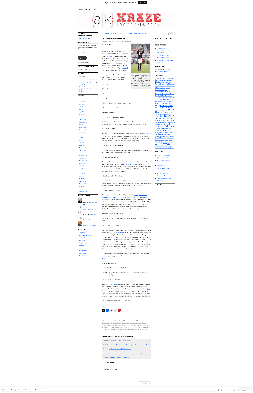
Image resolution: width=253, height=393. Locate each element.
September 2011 (83, 130)
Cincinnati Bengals (107, 323)
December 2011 (83, 122)
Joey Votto (162, 101)
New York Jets (168, 122)
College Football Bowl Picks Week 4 (113, 33)
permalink (104, 332)
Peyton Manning (164, 134)
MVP (167, 116)
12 (87, 84)
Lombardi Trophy (122, 325)
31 (82, 90)
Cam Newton (162, 86)
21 (93, 86)
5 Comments (127, 41)
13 (90, 84)
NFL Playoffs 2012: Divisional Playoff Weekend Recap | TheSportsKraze (128, 353)
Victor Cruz (136, 329)
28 (93, 88)
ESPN (172, 97)
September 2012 (83, 99)
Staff (95, 9)
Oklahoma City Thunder (162, 132)
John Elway (114, 325)
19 (87, 86)
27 (90, 88)
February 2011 (82, 147)
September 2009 (83, 191)
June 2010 (81, 168)
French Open (163, 99)
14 (93, 84)
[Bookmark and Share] (84, 69)
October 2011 (82, 127)
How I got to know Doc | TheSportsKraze (119, 357)
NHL (172, 126)
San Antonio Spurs (159, 140)
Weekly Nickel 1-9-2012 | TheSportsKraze (120, 340)
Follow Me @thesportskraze (85, 34)
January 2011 (82, 150)
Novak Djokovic (167, 128)
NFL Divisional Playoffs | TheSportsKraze (120, 349)
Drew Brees (128, 164)
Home (81, 9)
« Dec (79, 91)
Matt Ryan (130, 325)
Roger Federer (169, 138)
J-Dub (84, 225)
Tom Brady (130, 329)
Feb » (82, 91)
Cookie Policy (35, 390)
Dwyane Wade (167, 97)
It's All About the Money (85, 235)
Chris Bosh (168, 88)
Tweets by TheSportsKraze (84, 38)
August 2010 (82, 163)
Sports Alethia (82, 253)
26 (87, 88)
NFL (116, 321)
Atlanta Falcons (145, 321)
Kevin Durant (164, 103)
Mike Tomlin (147, 325)
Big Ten (164, 82)
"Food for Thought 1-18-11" (163, 155)
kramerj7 (120, 41)
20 (90, 86)
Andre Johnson (137, 321)
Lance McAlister (83, 240)
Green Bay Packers (141, 323)
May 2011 (81, 140)
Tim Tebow (123, 329)
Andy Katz (81, 232)
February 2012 (82, 117)
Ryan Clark (121, 232)
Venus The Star (160, 163)
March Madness (163, 110)
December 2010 (83, 153)
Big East (158, 82)
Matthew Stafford (138, 325)
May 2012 (81, 109)
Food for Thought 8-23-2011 (164, 168)
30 (79, 90)
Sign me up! (82, 58)
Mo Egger (81, 245)
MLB (163, 116)
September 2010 (83, 160)
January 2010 (82, 181)
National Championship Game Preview (139, 33)
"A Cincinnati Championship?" (164, 170)
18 (84, 86)
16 (79, 86)
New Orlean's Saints (129, 327)
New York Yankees (162, 125)
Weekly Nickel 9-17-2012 (163, 58)
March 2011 (82, 145)
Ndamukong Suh (106, 327)
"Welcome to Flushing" (162, 158)
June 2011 (81, 137)
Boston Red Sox (166, 84)
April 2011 (81, 142)
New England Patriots (117, 327)
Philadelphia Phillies (160, 136)
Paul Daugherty (83, 250)
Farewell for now (93, 209)
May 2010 (81, 171)
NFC (163, 126)
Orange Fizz (82, 248)
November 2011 (83, 124)
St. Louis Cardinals (164, 142)
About (87, 9)
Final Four (157, 99)
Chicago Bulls (160, 88)
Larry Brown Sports (84, 243)
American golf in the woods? (163, 160)
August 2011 (82, 132)
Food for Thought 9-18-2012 (164, 55)
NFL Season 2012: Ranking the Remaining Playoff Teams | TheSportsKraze (129, 345)
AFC (166, 78)
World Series (170, 148)
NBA (171, 116)
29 (96, 88)
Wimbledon (163, 148)
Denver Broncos (117, 323)
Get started (142, 2)
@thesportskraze (163, 71)
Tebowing (108, 56)
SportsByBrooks (83, 255)
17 (82, 86)
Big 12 (172, 80)
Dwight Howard (158, 97)
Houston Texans (106, 325)
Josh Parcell (82, 237)
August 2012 (82, 101)
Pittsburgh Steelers (169, 136)
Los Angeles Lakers (162, 107)
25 (84, 88)
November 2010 (83, 155)
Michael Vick (169, 112)
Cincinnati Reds (162, 91)
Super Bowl (116, 329)
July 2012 (81, 104)
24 (82, 88)
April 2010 (81, 173)
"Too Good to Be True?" (162, 165)
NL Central (158, 128)
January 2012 (82, 119)
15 (96, 84)
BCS (168, 80)
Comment (144, 383)
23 (79, 88)
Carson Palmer (171, 86)
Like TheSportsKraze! (163, 38)
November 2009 (83, 186)
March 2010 (82, 176)
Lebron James (166, 105)
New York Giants (139, 327)
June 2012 (81, 106)
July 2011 (81, 135)
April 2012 (81, 112)
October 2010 (82, 158)
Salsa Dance (127, 181)
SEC (166, 139)
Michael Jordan (163, 112)
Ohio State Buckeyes (162, 130)
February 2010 (82, 178)
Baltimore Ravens (163, 80)
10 (82, 84)
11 (84, 84)
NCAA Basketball (161, 118)
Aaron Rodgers (113, 284)
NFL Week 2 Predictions (163, 173)
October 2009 (82, 189)
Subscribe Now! (84, 42)
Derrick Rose (161, 96)
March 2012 (82, 114)
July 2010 (81, 165)
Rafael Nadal (159, 138)
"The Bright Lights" (161, 176)
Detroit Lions (125, 323)
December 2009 (83, 183)
